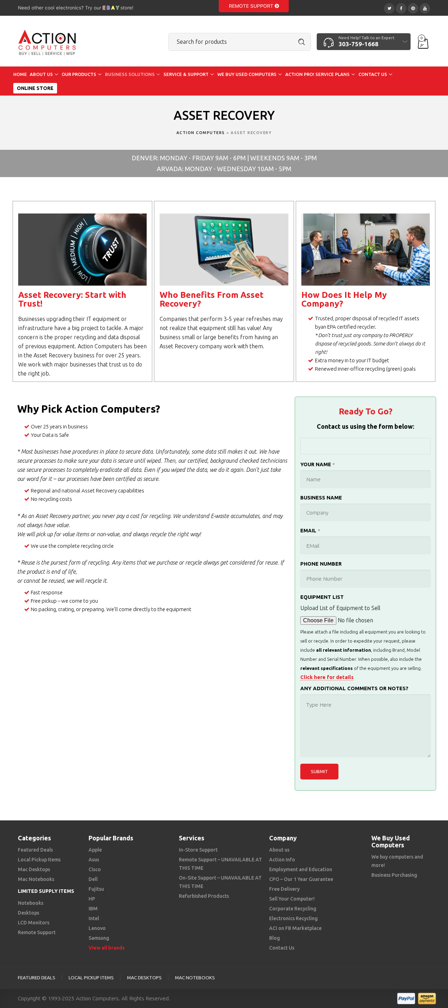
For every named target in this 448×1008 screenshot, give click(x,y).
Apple (95, 850)
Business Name (321, 497)
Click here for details (327, 677)
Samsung (99, 938)
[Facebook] (401, 7)
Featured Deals (35, 850)
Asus (94, 859)
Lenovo (97, 928)
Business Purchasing (394, 875)
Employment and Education (300, 869)
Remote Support (252, 6)
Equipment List (322, 597)
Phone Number (321, 564)
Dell (93, 879)
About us (279, 850)
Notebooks (30, 903)
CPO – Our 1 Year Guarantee (301, 879)
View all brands (107, 948)
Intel (94, 918)
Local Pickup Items (39, 859)
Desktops (28, 913)
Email (310, 530)
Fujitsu (96, 889)
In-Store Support (198, 850)
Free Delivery (284, 889)
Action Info (282, 859)
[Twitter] (389, 7)
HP (92, 899)
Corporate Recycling (292, 908)
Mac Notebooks (36, 879)
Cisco (95, 869)
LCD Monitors (33, 922)
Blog (274, 938)
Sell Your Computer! (292, 899)
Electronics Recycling (293, 918)
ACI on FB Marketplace (295, 928)
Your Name (317, 464)
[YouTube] (425, 7)
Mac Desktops (34, 869)
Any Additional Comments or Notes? (354, 688)
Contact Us (281, 948)
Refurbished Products (204, 896)
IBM (93, 908)
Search (301, 42)
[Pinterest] (413, 7)
